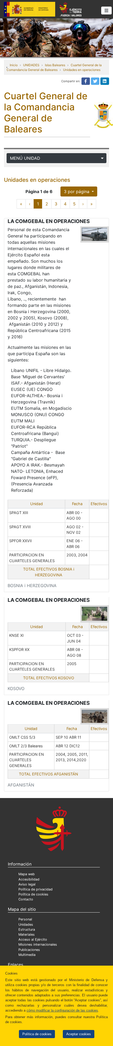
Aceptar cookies (78, 1034)
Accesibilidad (28, 879)
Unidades (25, 924)
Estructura (26, 929)
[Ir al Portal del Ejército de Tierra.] (56, 37)
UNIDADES (31, 65)
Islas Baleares (55, 65)
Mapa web (26, 874)
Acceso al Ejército (32, 939)
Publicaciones (29, 950)
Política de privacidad (35, 889)
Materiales (26, 934)
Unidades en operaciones (81, 70)
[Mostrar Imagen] (94, 234)
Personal (25, 919)
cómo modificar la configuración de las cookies (62, 1010)
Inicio (14, 65)
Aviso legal (26, 884)
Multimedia (26, 955)
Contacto (25, 899)
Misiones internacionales (37, 944)
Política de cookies (37, 1034)
